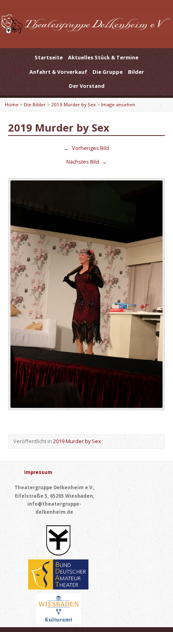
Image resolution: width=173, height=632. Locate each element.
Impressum (38, 472)
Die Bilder (35, 104)
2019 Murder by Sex (73, 104)
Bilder (136, 71)
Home (12, 104)
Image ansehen (118, 104)
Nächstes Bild (86, 161)
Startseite (49, 57)
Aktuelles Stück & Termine (103, 57)
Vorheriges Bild (86, 148)
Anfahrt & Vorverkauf (58, 71)
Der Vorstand (87, 85)
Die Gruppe (108, 71)
